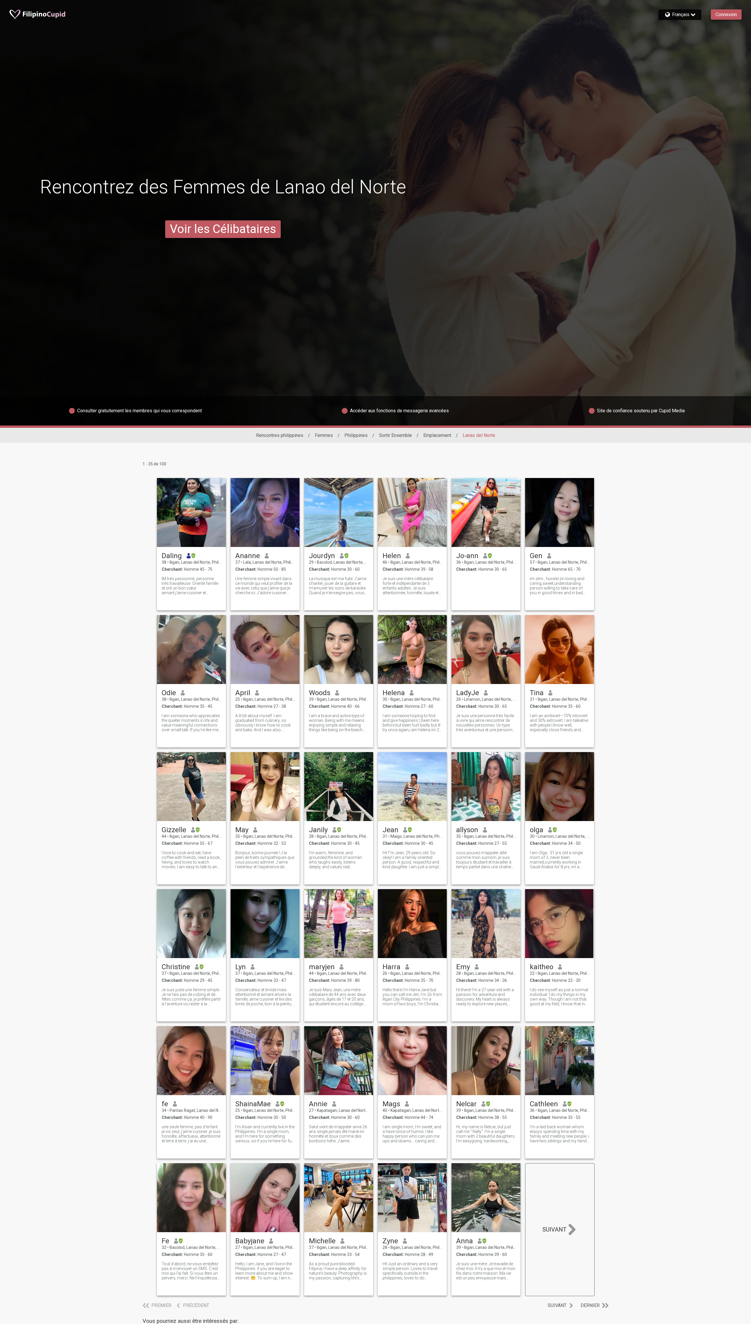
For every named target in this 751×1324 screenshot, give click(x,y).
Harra (391, 967)
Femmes (324, 435)
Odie (169, 693)
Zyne (390, 1241)
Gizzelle (174, 830)
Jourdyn (322, 556)
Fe (165, 1241)
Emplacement (437, 435)
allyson (467, 830)
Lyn (240, 967)
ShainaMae (253, 1104)
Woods (319, 693)
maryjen (322, 967)
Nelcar (466, 1104)
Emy (463, 967)
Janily (318, 830)
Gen (536, 556)
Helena (394, 693)
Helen (392, 556)
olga (536, 830)
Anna (464, 1241)
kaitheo (541, 967)
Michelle (322, 1241)
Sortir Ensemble (395, 435)
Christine (176, 967)
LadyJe (467, 693)
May (241, 830)
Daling (172, 556)
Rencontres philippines (279, 435)
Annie (318, 1104)
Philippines (356, 435)
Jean (390, 830)
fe (165, 1104)
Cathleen (544, 1104)
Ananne (247, 556)
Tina (537, 693)
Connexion (726, 14)
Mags (391, 1104)
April (242, 693)
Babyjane (249, 1241)
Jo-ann (467, 556)
